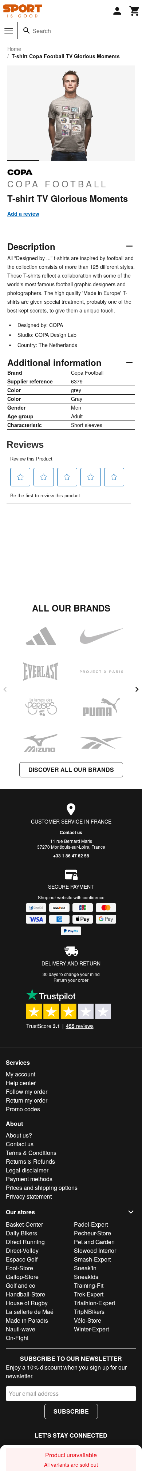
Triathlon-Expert (94, 1303)
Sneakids (86, 1276)
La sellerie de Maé (30, 1311)
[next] (137, 689)
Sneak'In (85, 1268)
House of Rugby (27, 1303)
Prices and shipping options (42, 1187)
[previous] (5, 689)
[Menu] (8, 31)
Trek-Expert (88, 1294)
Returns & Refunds (30, 1161)
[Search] (26, 30)
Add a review (23, 213)
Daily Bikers (21, 1233)
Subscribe (71, 1411)
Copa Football (57, 183)
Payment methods (29, 1179)
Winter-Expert (91, 1329)
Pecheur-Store (92, 1233)
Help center (21, 1083)
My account (20, 1074)
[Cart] (135, 11)
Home (14, 48)
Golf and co (20, 1285)
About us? (19, 1135)
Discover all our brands (71, 769)
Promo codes (23, 1109)
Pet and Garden (94, 1242)
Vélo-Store (87, 1320)
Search (41, 31)
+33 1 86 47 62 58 (71, 855)
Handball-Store (25, 1294)
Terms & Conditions (31, 1152)
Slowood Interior (95, 1250)
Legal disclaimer (27, 1170)
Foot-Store (19, 1268)
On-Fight (17, 1338)
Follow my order (26, 1091)
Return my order (26, 1100)
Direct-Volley (22, 1250)
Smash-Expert (92, 1259)
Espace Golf (22, 1259)
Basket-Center (24, 1224)
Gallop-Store (22, 1276)
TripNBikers (89, 1311)
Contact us (71, 832)
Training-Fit (88, 1285)
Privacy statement (29, 1196)
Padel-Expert (91, 1224)
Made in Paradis (27, 1320)
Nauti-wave (20, 1329)
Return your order (71, 980)
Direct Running (25, 1242)
